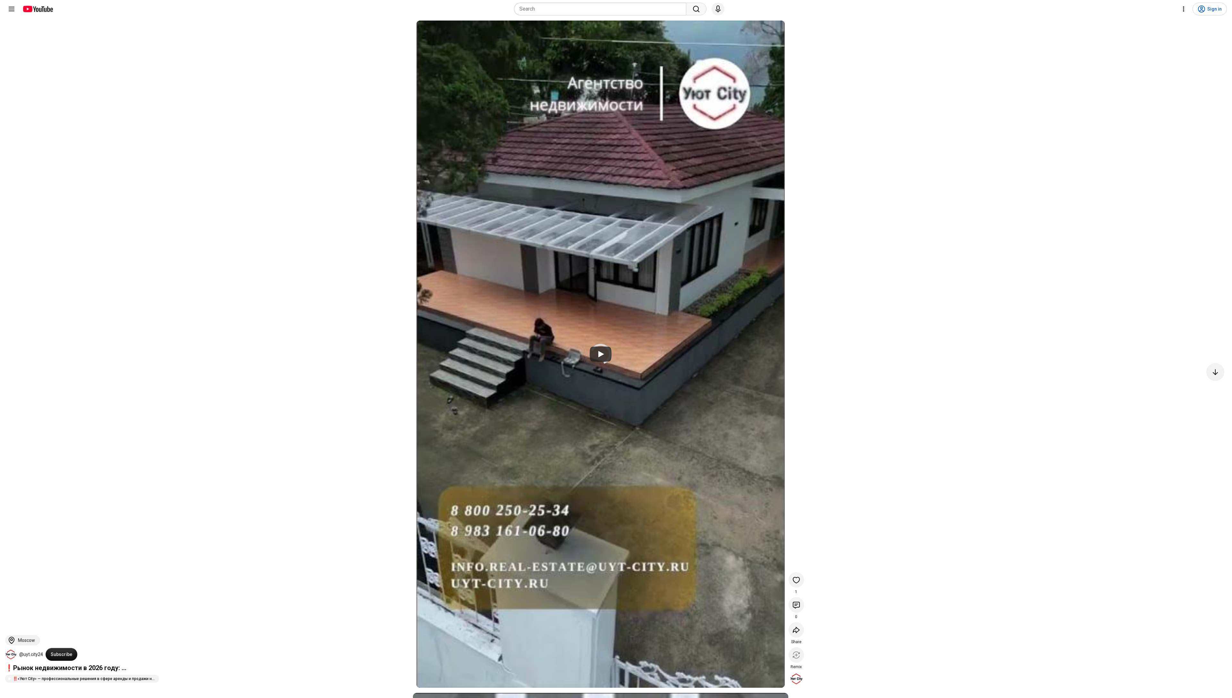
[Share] (796, 630)
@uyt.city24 (31, 654)
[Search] (696, 9)
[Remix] (796, 655)
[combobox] (602, 9)
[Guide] (11, 9)
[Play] (601, 354)
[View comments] (796, 605)
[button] (11, 654)
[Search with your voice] (718, 9)
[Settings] (1183, 9)
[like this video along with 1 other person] (796, 580)
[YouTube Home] (37, 9)
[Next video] (1215, 372)
